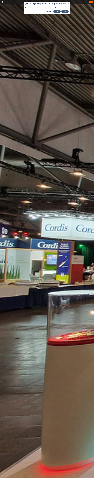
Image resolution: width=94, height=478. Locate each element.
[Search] (87, 2)
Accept (57, 11)
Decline (65, 11)
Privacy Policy (61, 5)
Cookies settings (49, 11)
